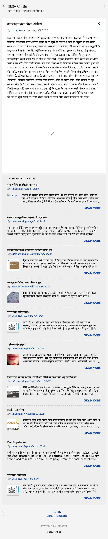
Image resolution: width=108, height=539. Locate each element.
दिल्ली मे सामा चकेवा (15, 409)
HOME (57, 512)
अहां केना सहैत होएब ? (16, 344)
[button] (99, 24)
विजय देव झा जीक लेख (16, 442)
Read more (92, 208)
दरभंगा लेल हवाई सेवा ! (16, 475)
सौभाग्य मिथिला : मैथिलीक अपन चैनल (22, 184)
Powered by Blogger (54, 526)
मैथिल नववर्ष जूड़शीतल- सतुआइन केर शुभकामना (27, 217)
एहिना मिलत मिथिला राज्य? (18, 312)
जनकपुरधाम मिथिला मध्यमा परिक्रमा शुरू (24, 282)
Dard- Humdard (57, 516)
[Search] (104, 7)
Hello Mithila (17, 6)
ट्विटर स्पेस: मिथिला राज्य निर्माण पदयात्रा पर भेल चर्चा (29, 250)
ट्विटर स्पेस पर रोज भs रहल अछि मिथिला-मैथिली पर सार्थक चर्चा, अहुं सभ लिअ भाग (41, 377)
